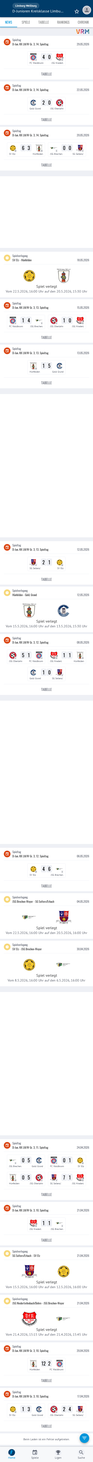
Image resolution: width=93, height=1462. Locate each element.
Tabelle (46, 73)
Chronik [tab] (83, 22)
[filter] (84, 1438)
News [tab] (8, 22)
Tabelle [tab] (43, 22)
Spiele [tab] (26, 22)
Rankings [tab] (63, 22)
